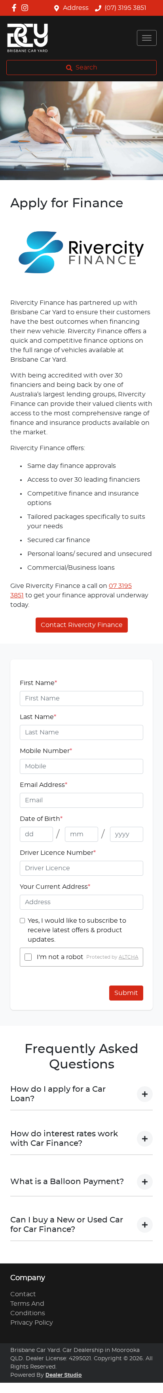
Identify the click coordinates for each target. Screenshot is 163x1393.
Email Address (43, 785)
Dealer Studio (63, 1375)
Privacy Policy (31, 1323)
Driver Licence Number (58, 853)
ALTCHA (128, 957)
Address (76, 8)
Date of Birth (41, 819)
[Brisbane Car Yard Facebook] (15, 7)
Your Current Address (55, 887)
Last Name (38, 717)
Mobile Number (46, 751)
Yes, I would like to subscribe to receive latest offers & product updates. (77, 930)
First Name (38, 683)
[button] (147, 38)
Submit (126, 993)
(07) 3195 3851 (125, 8)
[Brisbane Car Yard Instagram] (26, 7)
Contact (23, 1294)
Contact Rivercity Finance (82, 625)
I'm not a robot (60, 957)
